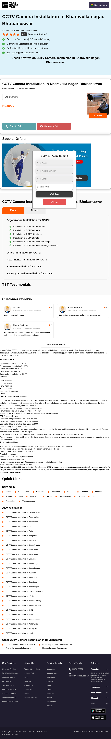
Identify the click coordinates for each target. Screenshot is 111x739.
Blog (26, 677)
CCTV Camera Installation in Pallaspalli (21, 577)
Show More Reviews (55, 344)
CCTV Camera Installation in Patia (19, 531)
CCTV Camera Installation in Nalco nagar (22, 550)
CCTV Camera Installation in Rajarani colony (23, 601)
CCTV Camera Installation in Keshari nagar (23, 512)
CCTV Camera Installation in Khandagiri (21, 582)
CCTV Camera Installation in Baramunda (22, 522)
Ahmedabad (10, 501)
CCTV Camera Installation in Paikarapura (22, 624)
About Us (28, 690)
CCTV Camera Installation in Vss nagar (21, 540)
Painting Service (8, 677)
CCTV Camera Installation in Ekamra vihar (22, 517)
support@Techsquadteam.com (81, 676)
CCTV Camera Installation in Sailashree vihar (23, 605)
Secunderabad (65, 496)
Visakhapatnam (28, 501)
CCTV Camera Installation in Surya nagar (22, 554)
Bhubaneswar (23, 492)
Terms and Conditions (99, 731)
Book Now (98, 115)
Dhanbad (84, 492)
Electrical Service (9, 690)
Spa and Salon (8, 685)
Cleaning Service (9, 669)
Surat (94, 496)
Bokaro (49, 496)
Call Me (54, 194)
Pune (21, 496)
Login (26, 694)
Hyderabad (55, 492)
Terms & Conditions (32, 669)
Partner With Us (30, 698)
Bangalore (40, 492)
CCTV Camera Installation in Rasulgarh (21, 629)
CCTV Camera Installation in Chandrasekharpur (25, 591)
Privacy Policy (29, 673)
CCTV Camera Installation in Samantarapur (23, 568)
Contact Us (28, 685)
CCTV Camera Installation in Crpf (19, 526)
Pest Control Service (10, 673)
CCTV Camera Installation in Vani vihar (21, 573)
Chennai (70, 492)
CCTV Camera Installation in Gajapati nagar (23, 545)
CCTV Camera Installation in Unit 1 (19, 610)
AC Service (6, 681)
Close (54, 202)
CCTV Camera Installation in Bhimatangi (22, 564)
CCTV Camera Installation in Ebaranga (21, 559)
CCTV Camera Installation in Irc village (21, 633)
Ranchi (8, 492)
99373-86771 (77, 669)
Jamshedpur (35, 496)
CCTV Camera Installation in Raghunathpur (23, 619)
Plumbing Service (9, 698)
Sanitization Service (10, 702)
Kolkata (9, 496)
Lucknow (81, 496)
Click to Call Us (17, 126)
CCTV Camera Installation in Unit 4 (19, 615)
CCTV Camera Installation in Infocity (20, 596)
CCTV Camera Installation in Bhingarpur (21, 536)
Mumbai (98, 492)
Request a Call (51, 126)
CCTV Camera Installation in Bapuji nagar (22, 587)
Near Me (27, 681)
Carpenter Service (9, 694)
